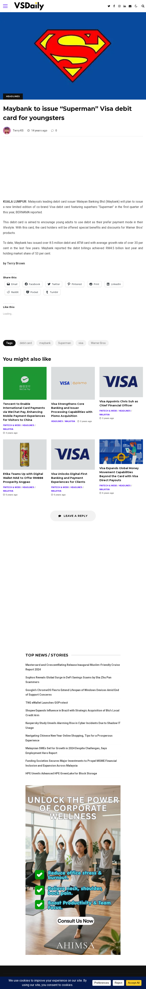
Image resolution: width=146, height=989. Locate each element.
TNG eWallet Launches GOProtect (46, 702)
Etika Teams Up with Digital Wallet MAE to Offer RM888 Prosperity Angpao (25, 454)
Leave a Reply (75, 516)
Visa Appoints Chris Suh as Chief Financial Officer (121, 382)
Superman (64, 343)
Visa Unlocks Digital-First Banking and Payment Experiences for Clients (73, 454)
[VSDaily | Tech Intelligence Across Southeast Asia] (29, 7)
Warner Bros (98, 343)
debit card (26, 343)
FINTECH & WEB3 (12, 425)
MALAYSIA (8, 429)
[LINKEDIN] (124, 6)
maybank (45, 343)
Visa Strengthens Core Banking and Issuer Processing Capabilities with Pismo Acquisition (73, 383)
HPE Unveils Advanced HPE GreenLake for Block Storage (61, 773)
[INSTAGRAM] (119, 6)
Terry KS (18, 130)
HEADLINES (13, 96)
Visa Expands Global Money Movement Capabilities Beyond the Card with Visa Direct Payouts (121, 451)
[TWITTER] (108, 6)
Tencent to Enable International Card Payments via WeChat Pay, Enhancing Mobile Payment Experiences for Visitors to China (25, 383)
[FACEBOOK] (114, 6)
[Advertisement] (73, 170)
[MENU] (5, 6)
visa (81, 343)
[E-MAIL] (130, 6)
